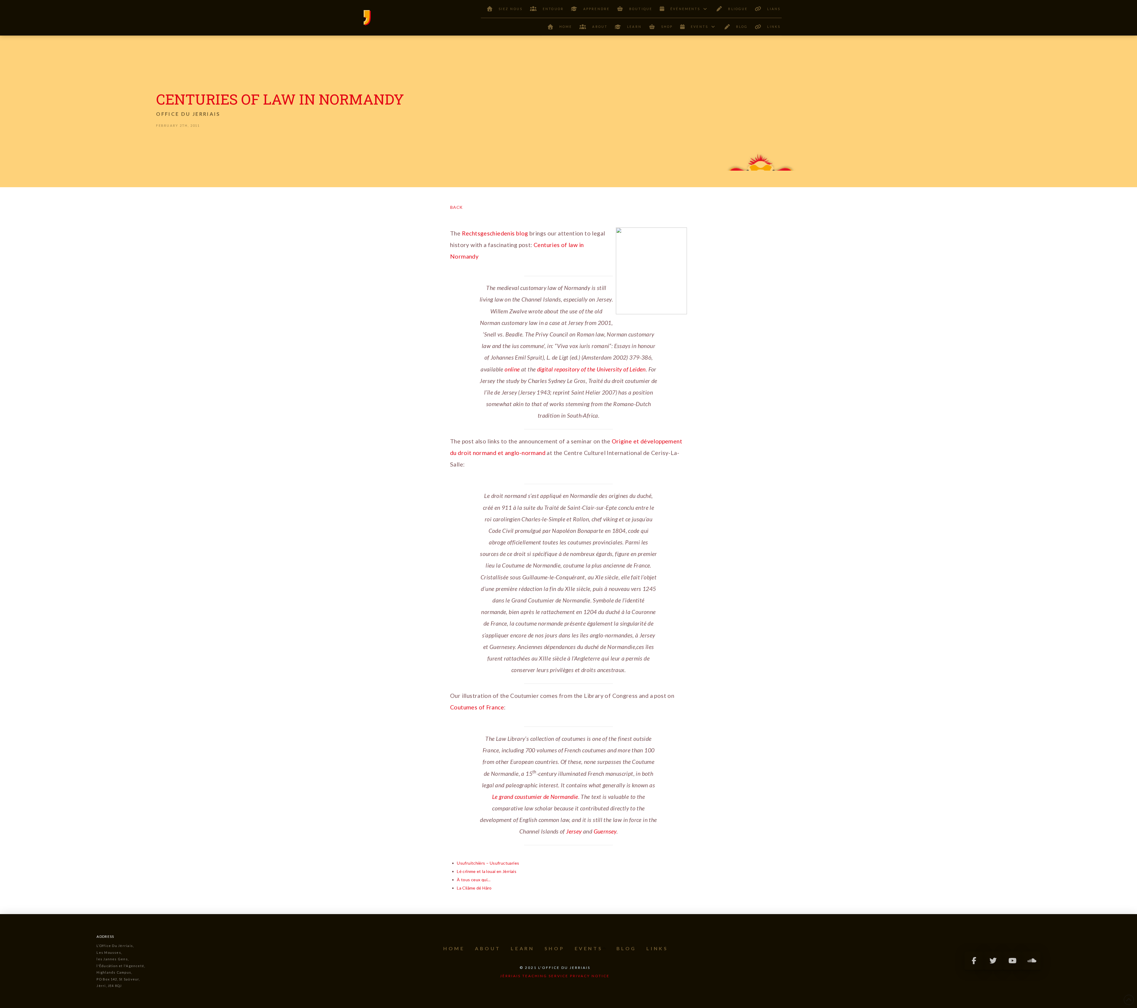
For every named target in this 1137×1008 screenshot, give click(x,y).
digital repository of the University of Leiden (591, 369)
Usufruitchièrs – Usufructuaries (488, 863)
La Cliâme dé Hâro (474, 887)
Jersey (574, 831)
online (512, 369)
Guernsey (605, 831)
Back (456, 207)
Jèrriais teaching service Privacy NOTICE (555, 976)
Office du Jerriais (188, 114)
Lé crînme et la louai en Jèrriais (486, 871)
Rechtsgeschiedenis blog (495, 233)
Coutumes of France (477, 707)
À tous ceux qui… (473, 879)
